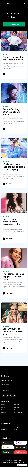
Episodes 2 (17, 407)
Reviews (3, 412)
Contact (3, 415)
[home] (5, 3)
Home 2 (3, 407)
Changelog (17, 427)
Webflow (10, 462)
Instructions (4, 429)
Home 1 (3, 404)
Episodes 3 (17, 409)
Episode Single (18, 412)
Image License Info (19, 462)
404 (15, 429)
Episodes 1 (17, 404)
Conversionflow (17, 460)
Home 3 (3, 409)
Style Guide (4, 427)
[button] (24, 3)
